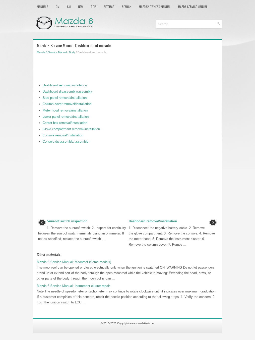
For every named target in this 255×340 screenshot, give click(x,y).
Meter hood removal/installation (65, 110)
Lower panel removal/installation (66, 116)
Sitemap (109, 6)
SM (69, 6)
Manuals (42, 6)
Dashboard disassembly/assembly (67, 91)
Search (126, 6)
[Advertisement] (127, 68)
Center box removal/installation (65, 123)
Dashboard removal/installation (65, 85)
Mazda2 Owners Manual (155, 6)
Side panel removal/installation (65, 98)
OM (58, 6)
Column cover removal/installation (67, 104)
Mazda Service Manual (192, 6)
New (80, 6)
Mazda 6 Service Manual (52, 52)
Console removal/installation (63, 135)
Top (93, 6)
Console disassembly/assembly (65, 141)
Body (72, 52)
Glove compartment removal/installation (71, 129)
